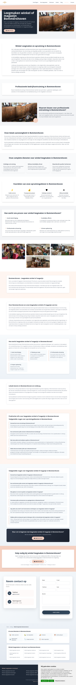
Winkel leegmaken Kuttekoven (30, 650)
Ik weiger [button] (51, 680)
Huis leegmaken (43, 2)
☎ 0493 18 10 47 (9, 30)
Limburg (11, 626)
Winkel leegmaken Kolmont (15, 657)
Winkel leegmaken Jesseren (15, 650)
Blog (62, 2)
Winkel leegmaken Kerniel (44, 650)
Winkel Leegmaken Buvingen (32, 674)
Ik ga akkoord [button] (44, 680)
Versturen (56, 612)
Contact (72, 2)
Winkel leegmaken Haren (59, 650)
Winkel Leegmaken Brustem (8, 674)
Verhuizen (51, 2)
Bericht (44, 594)
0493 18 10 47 (15, 594)
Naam (43, 580)
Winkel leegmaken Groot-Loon (45, 657)
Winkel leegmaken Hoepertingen (45, 653)
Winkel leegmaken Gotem (29, 657)
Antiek (57, 2)
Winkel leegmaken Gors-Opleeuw (14, 654)
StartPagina (35, 2)
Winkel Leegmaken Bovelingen (9, 672)
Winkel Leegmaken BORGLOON (33, 671)
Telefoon (44, 587)
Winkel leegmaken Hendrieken (60, 657)
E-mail (58, 580)
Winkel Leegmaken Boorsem (8, 671)
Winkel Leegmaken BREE (31, 672)
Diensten (66, 2)
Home (8, 626)
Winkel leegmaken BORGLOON (60, 653)
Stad (58, 587)
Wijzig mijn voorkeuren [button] (60, 680)
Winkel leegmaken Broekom (29, 653)
